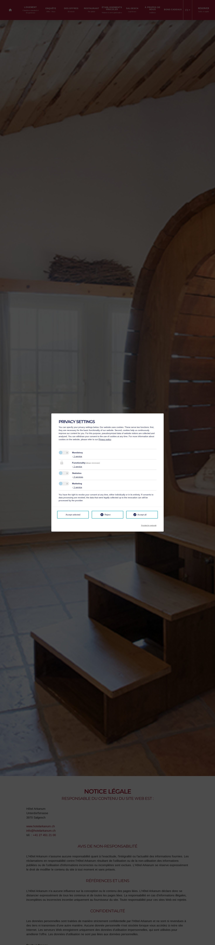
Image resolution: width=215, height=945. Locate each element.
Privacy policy (105, 439)
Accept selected (73, 514)
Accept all (141, 514)
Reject (107, 514)
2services (77, 477)
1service (77, 456)
